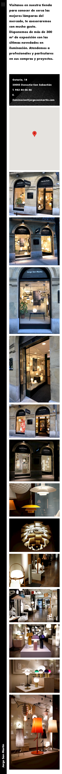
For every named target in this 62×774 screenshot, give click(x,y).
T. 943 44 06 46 (22, 90)
